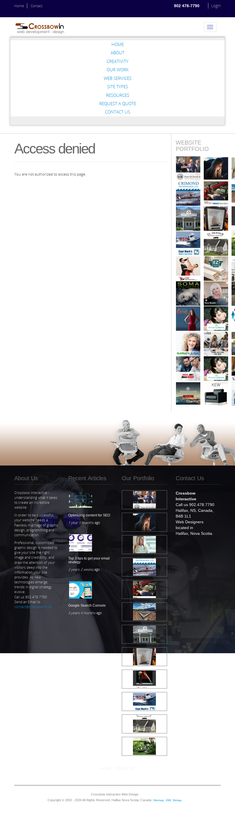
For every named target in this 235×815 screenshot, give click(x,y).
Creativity (117, 61)
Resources (117, 95)
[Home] (41, 27)
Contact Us (117, 112)
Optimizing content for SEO (89, 515)
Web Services (118, 78)
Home (19, 5)
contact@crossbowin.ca (32, 606)
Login (216, 5)
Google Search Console (87, 605)
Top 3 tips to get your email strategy (89, 560)
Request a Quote (117, 103)
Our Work (118, 69)
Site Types (117, 86)
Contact (36, 5)
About (117, 52)
